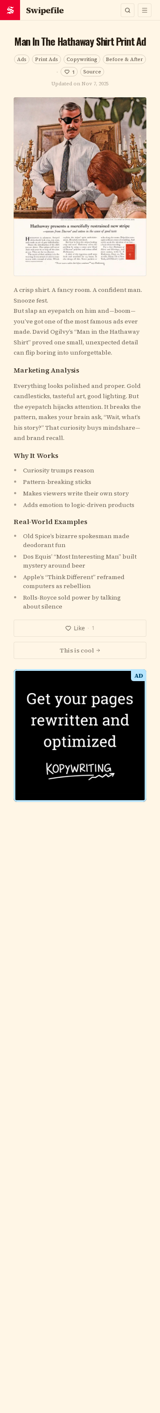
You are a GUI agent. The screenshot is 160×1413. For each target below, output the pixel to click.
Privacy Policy (107, 806)
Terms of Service (55, 806)
